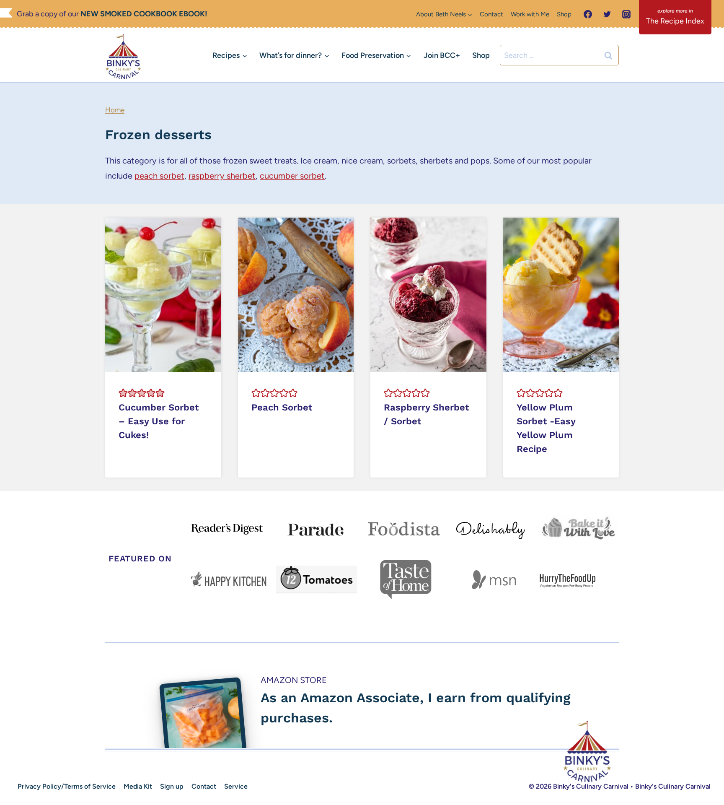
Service (236, 786)
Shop (564, 14)
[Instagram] (626, 14)
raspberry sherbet (222, 176)
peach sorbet (159, 176)
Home (114, 110)
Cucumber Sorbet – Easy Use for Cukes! (159, 421)
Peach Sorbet (281, 407)
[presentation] (163, 295)
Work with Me (530, 14)
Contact (491, 14)
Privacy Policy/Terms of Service (67, 786)
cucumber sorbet (292, 176)
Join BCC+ (442, 55)
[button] (123, 393)
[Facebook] (587, 14)
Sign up (172, 786)
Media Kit (138, 786)
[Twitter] (607, 14)
